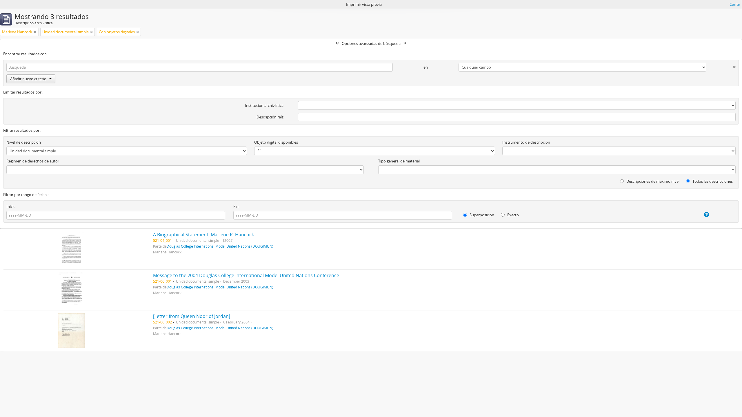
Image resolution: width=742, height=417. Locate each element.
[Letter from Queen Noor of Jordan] (191, 316)
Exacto (512, 214)
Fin (236, 206)
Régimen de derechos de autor (32, 161)
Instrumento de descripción (526, 142)
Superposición (481, 214)
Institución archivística (264, 105)
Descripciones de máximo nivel (652, 181)
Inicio (11, 206)
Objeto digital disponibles (276, 142)
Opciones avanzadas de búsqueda (371, 43)
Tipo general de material (399, 161)
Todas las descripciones (712, 181)
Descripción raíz (270, 117)
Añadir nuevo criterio (28, 78)
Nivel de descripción (23, 142)
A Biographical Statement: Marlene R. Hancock (203, 234)
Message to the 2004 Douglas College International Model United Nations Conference (246, 275)
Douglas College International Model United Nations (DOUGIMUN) (220, 246)
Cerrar (735, 4)
